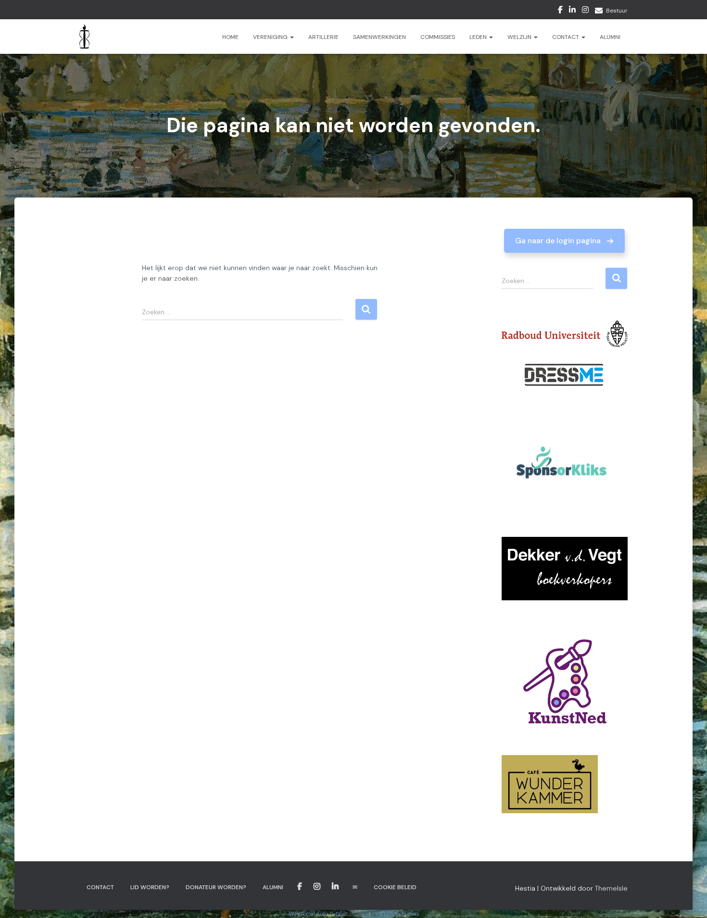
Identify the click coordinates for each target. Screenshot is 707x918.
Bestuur (617, 10)
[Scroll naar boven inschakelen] (688, 899)
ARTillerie (323, 37)
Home (230, 37)
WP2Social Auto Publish (318, 913)
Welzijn (520, 37)
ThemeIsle (611, 888)
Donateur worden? (216, 887)
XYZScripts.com (399, 913)
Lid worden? (149, 887)
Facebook (560, 11)
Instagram (585, 11)
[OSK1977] (84, 37)
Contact (566, 37)
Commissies (437, 37)
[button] (564, 241)
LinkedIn (572, 11)
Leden (478, 37)
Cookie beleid (395, 887)
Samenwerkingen (379, 37)
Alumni (610, 37)
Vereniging (271, 37)
